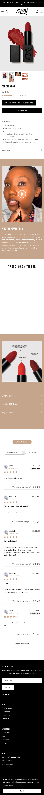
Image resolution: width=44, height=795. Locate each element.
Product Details (9, 403)
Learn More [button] (8, 785)
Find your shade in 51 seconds (19, 103)
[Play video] (22, 194)
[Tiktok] (9, 694)
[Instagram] (2, 694)
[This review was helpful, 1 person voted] (33, 564)
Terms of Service (8, 764)
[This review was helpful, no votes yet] (33, 487)
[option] (22, 43)
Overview (7, 395)
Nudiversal (6, 711)
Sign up (8, 688)
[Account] (36, 11)
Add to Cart (21, 110)
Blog (3, 736)
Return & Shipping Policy (11, 757)
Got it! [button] (22, 791)
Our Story (5, 732)
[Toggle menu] (2, 11)
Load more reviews (22, 644)
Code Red (6, 715)
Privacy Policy (7, 760)
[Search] (7, 11)
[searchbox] (13, 452)
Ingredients (6, 150)
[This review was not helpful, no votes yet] (37, 487)
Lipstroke (5, 719)
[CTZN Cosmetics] (22, 11)
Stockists (5, 740)
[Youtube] (6, 694)
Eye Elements (7, 708)
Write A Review (22, 442)
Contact (5, 743)
